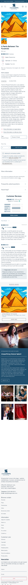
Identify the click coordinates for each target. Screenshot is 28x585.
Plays (2, 502)
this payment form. (7, 163)
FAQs (2, 528)
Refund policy (4, 550)
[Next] (26, 1)
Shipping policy (4, 547)
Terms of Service (12, 582)
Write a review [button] (14, 215)
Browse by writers (5, 511)
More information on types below (12, 129)
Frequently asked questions (10, 184)
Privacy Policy (4, 582)
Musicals (3, 500)
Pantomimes (4, 505)
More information (6, 171)
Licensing (3, 545)
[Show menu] (1, 6)
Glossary (3, 539)
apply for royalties (13, 157)
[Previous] (2, 1)
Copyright (3, 542)
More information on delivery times (12, 132)
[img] (4, 225)
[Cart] (25, 6)
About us (3, 522)
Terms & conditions (5, 553)
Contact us (3, 533)
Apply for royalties (5, 519)
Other (2, 508)
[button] (5, 54)
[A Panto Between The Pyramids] (14, 299)
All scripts (3, 513)
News (2, 525)
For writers (3, 530)
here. (20, 178)
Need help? (5, 190)
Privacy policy (4, 556)
